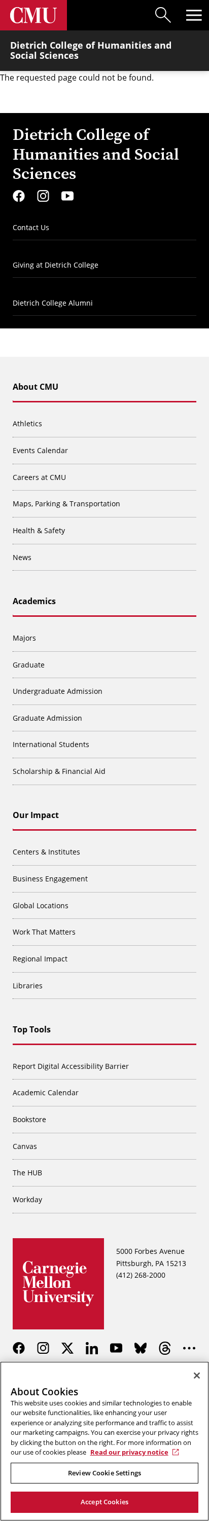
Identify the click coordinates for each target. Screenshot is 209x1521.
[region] (104, 1441)
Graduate (29, 665)
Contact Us (31, 227)
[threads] (165, 1348)
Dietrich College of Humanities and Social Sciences (90, 50)
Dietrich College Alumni (53, 303)
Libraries (28, 985)
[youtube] (67, 196)
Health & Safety (39, 530)
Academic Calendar (46, 1092)
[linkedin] (92, 1348)
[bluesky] (140, 1348)
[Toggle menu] (194, 15)
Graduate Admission (47, 718)
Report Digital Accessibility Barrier (71, 1066)
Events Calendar (40, 450)
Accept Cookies (104, 1501)
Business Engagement (50, 878)
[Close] (197, 1375)
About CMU (35, 386)
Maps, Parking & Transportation (66, 503)
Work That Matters (44, 932)
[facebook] (19, 196)
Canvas (25, 1146)
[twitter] (67, 1348)
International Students (51, 744)
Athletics (27, 423)
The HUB (27, 1172)
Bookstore (29, 1119)
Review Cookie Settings (104, 1472)
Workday (27, 1199)
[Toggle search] (163, 15)
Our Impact (36, 815)
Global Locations (40, 905)
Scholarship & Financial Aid (59, 771)
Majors (24, 638)
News (22, 557)
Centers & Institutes (46, 852)
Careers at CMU (39, 477)
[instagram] (43, 196)
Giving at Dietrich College (55, 265)
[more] (189, 1348)
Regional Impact (40, 958)
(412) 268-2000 (140, 1275)
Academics (34, 601)
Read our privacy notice (129, 1452)
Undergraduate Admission (57, 691)
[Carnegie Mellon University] (33, 15)
